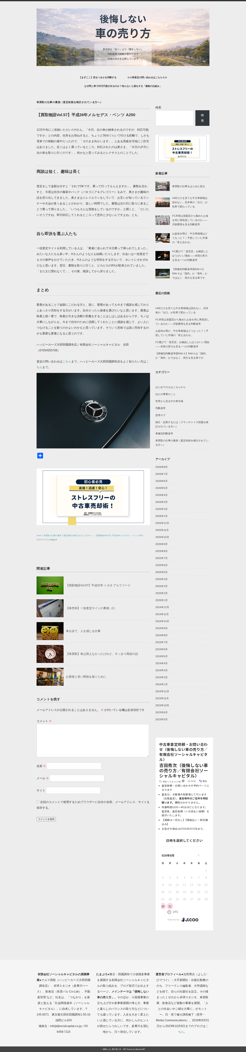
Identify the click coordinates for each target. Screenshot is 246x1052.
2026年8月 (161, 466)
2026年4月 (161, 495)
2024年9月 (161, 628)
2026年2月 (161, 509)
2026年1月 (161, 516)
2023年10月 (162, 705)
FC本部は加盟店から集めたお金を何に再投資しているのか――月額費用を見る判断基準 (190, 220)
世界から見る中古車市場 (169, 401)
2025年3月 (161, 586)
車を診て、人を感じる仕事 (83, 631)
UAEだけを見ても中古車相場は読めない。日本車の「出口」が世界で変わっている (189, 202)
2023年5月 (161, 719)
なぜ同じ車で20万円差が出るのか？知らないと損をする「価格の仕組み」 (123, 86)
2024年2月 (161, 677)
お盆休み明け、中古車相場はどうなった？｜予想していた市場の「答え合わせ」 (189, 238)
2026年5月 (161, 488)
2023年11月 (162, 698)
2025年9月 (161, 544)
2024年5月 (161, 656)
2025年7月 (161, 558)
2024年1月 (161, 684)
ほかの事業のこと (165, 394)
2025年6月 (161, 565)
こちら (66, 361)
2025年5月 (161, 572)
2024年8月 (161, 635)
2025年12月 (162, 523)
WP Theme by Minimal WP (134, 1049)
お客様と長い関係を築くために (86, 676)
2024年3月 (161, 670)
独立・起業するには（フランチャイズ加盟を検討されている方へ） (181, 424)
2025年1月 (161, 600)
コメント (44, 721)
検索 (158, 107)
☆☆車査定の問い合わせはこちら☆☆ (147, 77)
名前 (41, 766)
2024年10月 (162, 621)
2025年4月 (161, 579)
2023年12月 (162, 691)
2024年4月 (161, 663)
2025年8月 (161, 551)
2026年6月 (161, 481)
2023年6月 (161, 712)
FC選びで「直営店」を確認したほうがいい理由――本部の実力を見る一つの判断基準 (190, 255)
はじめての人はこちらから (170, 387)
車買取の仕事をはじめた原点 (188, 186)
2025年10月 (162, 537)
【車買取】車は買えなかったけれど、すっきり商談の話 (102, 653)
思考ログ (160, 415)
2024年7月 (161, 642)
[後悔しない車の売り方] (123, 11)
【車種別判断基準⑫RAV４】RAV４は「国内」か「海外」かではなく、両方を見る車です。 (189, 273)
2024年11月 (162, 614)
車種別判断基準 (164, 433)
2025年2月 (161, 593)
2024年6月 (161, 649)
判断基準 (160, 408)
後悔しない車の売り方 (112, 1049)
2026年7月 (161, 474)
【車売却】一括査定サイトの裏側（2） (91, 608)
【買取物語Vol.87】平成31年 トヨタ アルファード (98, 585)
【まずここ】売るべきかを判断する (98, 77)
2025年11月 (162, 530)
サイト (41, 790)
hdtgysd (53, 539)
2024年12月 (162, 607)
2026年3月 (161, 502)
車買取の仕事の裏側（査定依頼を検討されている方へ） (70, 102)
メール (43, 778)
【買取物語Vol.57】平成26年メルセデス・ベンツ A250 (119, 535)
